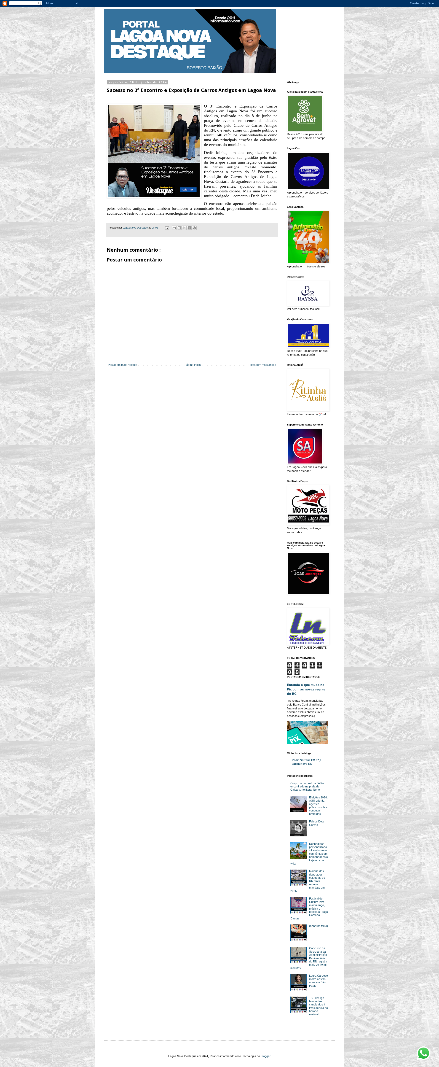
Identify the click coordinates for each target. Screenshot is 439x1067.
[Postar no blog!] (179, 228)
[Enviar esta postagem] (167, 227)
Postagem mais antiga (262, 364)
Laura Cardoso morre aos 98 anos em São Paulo (318, 980)
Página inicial (193, 364)
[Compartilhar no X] (184, 228)
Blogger (265, 1056)
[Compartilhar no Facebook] (189, 228)
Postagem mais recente (122, 364)
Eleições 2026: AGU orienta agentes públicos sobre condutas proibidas (318, 806)
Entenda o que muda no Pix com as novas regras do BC (306, 689)
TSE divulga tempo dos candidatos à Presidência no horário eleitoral (318, 1006)
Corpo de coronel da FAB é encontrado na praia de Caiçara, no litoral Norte (307, 787)
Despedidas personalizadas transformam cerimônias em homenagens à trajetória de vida (309, 853)
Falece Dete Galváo (316, 823)
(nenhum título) (318, 926)
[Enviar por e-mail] (174, 228)
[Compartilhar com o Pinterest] (194, 228)
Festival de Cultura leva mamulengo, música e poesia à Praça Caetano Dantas (309, 908)
